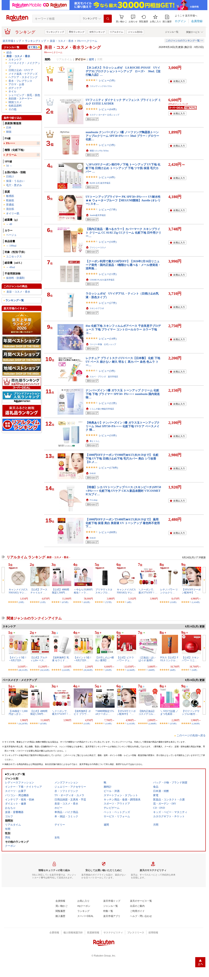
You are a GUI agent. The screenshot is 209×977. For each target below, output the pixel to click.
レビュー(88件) (107, 532)
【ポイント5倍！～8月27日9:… (18, 659)
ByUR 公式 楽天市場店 (100, 183)
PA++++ (10, 143)
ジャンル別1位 (135, 32)
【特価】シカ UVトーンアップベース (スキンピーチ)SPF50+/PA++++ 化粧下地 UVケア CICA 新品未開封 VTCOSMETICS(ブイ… (123, 490)
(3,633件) (66, 670)
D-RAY (93, 473)
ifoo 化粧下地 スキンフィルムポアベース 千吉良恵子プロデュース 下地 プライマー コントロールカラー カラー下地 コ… (123, 329)
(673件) (65, 602)
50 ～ (9, 165)
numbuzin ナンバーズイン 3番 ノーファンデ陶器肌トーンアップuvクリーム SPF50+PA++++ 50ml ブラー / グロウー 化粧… (122, 135)
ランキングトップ (55, 32)
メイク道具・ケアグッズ (23, 73)
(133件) (173, 602)
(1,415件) (131, 724)
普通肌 (10, 204)
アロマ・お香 (16, 84)
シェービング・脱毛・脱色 (24, 95)
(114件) (108, 724)
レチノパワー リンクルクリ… (169, 591)
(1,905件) (196, 724)
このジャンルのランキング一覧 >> (184, 40)
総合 (9, 52)
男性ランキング (76, 32)
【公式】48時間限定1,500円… (60, 591)
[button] (133, 19)
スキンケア (15, 59)
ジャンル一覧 (171, 32)
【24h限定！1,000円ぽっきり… (18, 712)
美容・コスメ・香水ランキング (72, 47)
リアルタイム (116, 32)
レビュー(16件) (107, 241)
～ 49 (9, 224)
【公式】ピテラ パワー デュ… (125, 659)
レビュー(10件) (107, 435)
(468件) (151, 670)
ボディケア (15, 88)
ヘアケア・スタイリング (23, 77)
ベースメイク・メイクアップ (24, 64)
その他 (12, 109)
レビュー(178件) (108, 467)
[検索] (108, 19)
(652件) (87, 602)
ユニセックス (14, 256)
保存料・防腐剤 (15, 277)
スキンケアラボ (97, 308)
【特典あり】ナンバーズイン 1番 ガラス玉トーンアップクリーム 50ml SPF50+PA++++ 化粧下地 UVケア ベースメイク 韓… (123, 426)
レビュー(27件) (107, 302)
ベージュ (11, 234)
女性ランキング (97, 32)
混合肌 (10, 208)
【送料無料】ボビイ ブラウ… (82, 712)
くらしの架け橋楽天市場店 (102, 409)
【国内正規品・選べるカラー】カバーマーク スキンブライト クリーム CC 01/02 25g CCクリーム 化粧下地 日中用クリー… (123, 232)
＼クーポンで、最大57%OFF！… (148, 591)
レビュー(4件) (107, 177)
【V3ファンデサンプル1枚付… (190, 712)
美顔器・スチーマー (20, 98)
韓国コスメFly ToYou (99, 151)
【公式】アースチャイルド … (38, 591)
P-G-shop (93, 500)
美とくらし (95, 441)
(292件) (108, 670)
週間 (91, 59)
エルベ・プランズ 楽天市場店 (104, 376)
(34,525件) (44, 670)
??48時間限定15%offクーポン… (104, 712)
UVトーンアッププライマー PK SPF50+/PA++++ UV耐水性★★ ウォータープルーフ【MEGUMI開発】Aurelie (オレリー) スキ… (123, 200)
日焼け (10, 176)
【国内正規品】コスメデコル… (147, 712)
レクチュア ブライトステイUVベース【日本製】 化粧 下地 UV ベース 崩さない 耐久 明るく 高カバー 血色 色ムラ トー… (123, 361)
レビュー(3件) (107, 145)
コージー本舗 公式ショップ (103, 344)
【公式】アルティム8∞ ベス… (38, 659)
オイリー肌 (12, 213)
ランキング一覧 (14, 300)
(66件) (172, 670)
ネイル (12, 91)
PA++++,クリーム (87, 40)
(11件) (43, 602)
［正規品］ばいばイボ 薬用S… (147, 659)
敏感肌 (10, 195)
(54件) (194, 670)
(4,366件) (131, 670)
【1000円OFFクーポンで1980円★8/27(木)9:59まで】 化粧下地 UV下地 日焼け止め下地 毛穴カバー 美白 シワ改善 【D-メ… (122, 458)
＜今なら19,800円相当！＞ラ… (83, 591)
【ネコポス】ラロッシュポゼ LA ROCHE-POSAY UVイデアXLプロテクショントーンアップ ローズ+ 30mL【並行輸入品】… (123, 71)
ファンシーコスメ (98, 247)
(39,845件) (88, 670)
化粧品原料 (15, 105)
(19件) (21, 602)
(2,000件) (152, 724)
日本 (8, 127)
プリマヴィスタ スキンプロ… (103, 591)
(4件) (129, 602)
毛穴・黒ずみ (14, 185)
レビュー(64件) (107, 109)
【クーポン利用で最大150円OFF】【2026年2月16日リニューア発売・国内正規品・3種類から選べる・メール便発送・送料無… (123, 265)
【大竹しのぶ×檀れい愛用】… (104, 659)
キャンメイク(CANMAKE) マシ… (18, 591)
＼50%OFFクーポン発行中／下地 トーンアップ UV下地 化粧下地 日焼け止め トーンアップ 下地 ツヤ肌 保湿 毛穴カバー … (123, 168)
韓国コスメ (15, 102)
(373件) (173, 724)
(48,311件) (23, 670)
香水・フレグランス (20, 80)
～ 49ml (10, 267)
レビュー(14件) (107, 338)
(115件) (87, 724)
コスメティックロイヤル (101, 86)
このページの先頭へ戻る (191, 735)
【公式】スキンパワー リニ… (190, 659)
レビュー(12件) (107, 403)
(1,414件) (196, 602)
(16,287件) (23, 724)
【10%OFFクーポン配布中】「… (191, 591)
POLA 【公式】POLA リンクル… (169, 659)
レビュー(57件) (107, 209)
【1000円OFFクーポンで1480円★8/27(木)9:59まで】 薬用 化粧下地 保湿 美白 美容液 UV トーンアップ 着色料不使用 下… (123, 523)
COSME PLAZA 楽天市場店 (102, 280)
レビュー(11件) (107, 274)
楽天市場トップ (12, 40)
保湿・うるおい (15, 180)
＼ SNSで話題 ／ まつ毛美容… (169, 712)
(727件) (108, 602)
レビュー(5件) (107, 80)
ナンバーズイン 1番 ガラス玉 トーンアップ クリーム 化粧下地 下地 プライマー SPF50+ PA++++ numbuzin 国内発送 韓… (123, 394)
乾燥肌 (10, 200)
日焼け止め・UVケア (21, 70)
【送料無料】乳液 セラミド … (60, 659)
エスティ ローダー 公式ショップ (104, 115)
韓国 (8, 131)
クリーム (11, 154)
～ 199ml (11, 245)
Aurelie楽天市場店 (98, 215)
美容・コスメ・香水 (62, 40)
